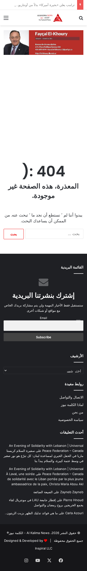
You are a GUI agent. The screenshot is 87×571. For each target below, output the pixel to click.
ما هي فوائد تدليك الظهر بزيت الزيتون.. (31, 513)
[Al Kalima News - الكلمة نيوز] (55, 17)
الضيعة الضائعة (43, 492)
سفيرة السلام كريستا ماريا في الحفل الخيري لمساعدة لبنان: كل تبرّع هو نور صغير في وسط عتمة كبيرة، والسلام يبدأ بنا (43, 456)
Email (43, 318)
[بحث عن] (81, 19)
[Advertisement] (43, 110)
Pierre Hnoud (73, 500)
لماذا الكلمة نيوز (72, 405)
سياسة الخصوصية (70, 420)
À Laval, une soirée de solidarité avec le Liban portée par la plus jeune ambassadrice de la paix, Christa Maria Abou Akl (44, 479)
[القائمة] (6, 19)
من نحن (77, 412)
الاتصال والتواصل (71, 397)
